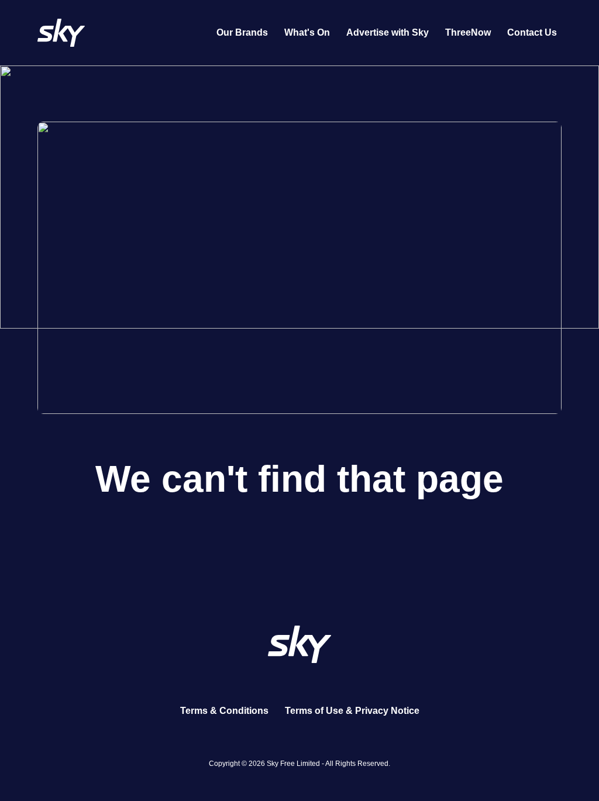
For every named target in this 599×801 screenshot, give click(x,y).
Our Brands (242, 32)
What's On (307, 32)
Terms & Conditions (224, 711)
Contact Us (532, 32)
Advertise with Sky (387, 32)
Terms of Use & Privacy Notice (352, 711)
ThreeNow (468, 32)
